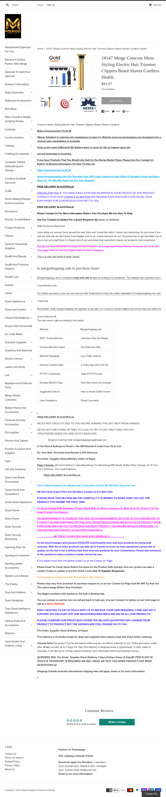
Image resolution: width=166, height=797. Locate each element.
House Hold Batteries (18, 317)
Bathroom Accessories (18, 100)
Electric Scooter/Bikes (18, 219)
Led (18, 375)
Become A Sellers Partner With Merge (16, 61)
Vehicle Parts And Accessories (18, 623)
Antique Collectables (17, 84)
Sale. (8, 461)
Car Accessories (18, 137)
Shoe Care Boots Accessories (18, 479)
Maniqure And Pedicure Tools (18, 385)
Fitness (18, 235)
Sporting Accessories (17, 555)
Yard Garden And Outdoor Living (18, 643)
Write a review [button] (116, 722)
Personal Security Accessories (18, 422)
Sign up (51, 5)
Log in (40, 5)
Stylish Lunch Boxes (16, 576)
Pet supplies (18, 432)
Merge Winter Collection (12, 397)
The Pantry (18, 584)
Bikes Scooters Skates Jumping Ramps (18, 119)
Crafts (18, 191)
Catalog (18, 145)
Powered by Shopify (46, 790)
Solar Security (13, 526)
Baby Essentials (18, 92)
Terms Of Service (14, 757)
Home (8, 293)
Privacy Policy (12, 765)
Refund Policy (12, 761)
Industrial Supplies (18, 342)
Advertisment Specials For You (18, 49)
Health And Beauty (18, 256)
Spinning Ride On (15, 547)
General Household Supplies (18, 246)
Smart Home (18, 510)
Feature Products (18, 227)
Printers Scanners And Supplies (18, 451)
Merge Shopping (28, 790)
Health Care (18, 277)
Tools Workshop (14, 600)
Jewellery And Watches (18, 350)
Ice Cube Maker (14, 334)
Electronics (18, 211)
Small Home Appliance (18, 502)
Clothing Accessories (18, 153)
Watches (10, 633)
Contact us (10, 753)
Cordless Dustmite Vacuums (18, 180)
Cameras (18, 129)
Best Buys (11, 109)
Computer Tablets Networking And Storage (18, 166)
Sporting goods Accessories (18, 565)
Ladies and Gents (15, 367)
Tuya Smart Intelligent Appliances (17, 610)
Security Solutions (15, 469)
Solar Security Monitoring (13, 537)
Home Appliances (18, 301)
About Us (10, 769)
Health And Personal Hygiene (18, 266)
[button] (99, 283)
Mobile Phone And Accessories (18, 410)
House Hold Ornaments (18, 326)
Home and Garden (18, 309)
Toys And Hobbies (18, 592)
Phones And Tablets (16, 440)
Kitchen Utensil (18, 358)
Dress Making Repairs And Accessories (18, 201)
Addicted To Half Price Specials (17, 74)
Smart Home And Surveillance (18, 491)
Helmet (9, 285)
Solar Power (12, 518)
